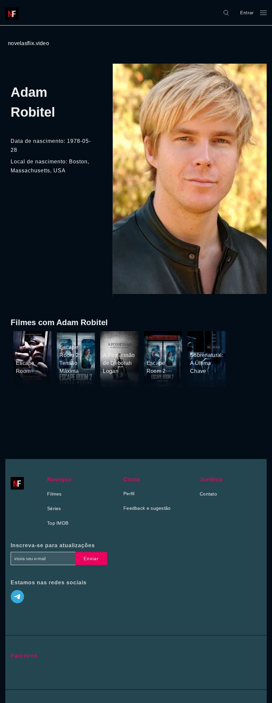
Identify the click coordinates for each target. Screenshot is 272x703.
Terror (23, 350)
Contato (208, 494)
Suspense (26, 341)
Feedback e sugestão (147, 508)
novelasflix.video (28, 43)
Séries (54, 508)
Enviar (91, 558)
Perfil (129, 493)
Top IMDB (57, 523)
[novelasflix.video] (13, 12)
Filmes (54, 494)
